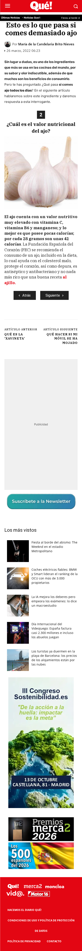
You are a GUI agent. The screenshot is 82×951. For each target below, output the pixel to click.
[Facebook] (22, 314)
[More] (63, 314)
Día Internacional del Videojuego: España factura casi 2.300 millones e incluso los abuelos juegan (52, 630)
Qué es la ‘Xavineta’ (14, 336)
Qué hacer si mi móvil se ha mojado (62, 338)
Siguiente (52, 295)
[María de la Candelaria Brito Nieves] (8, 44)
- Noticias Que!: (31, 17)
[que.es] (41, 6)
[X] (32, 314)
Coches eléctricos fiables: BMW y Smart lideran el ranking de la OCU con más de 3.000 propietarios (54, 576)
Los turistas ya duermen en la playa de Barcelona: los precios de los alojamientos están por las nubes (54, 657)
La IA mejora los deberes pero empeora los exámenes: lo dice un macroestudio (54, 601)
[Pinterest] (42, 314)
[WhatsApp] (52, 314)
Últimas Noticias (10, 17)
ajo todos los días (18, 90)
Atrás (26, 295)
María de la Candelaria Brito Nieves (46, 44)
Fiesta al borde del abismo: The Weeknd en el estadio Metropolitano (54, 546)
